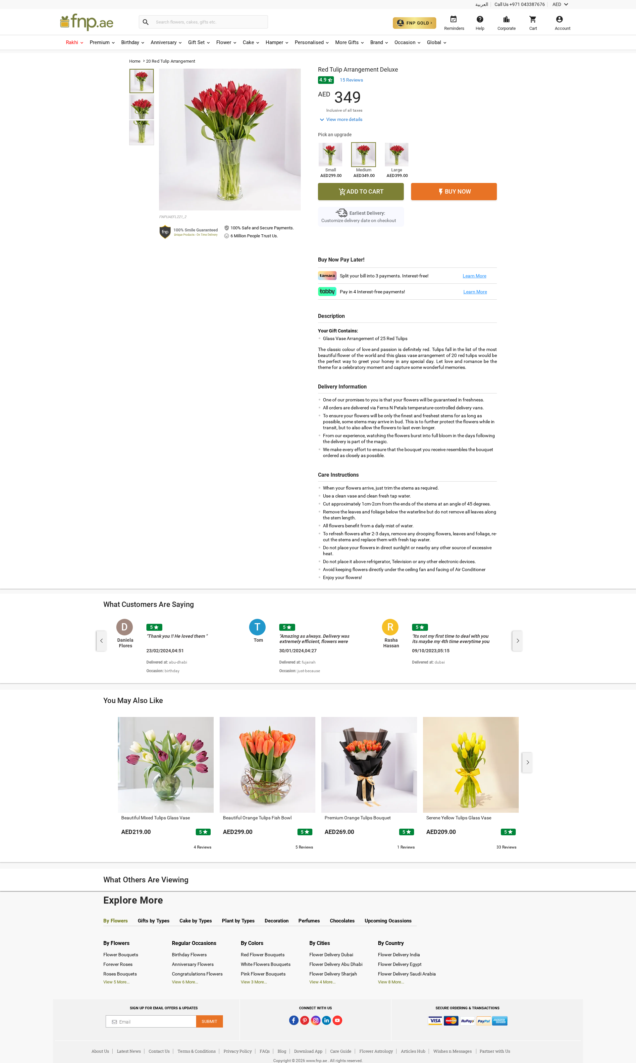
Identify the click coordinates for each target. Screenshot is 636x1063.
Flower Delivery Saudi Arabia (407, 973)
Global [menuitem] (434, 42)
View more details (340, 120)
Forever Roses (117, 964)
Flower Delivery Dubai (331, 954)
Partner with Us (495, 1051)
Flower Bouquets (120, 954)
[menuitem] (75, 42)
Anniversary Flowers (193, 964)
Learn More (474, 275)
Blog (282, 1051)
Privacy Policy (238, 1051)
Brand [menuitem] (376, 42)
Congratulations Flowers (197, 973)
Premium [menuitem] (100, 42)
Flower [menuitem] (223, 42)
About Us (100, 1051)
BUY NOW (454, 192)
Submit (209, 1021)
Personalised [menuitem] (309, 42)
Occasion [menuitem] (405, 42)
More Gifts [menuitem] (347, 42)
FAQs (265, 1051)
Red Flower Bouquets (263, 954)
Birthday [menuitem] (130, 42)
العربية (481, 4)
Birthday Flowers (189, 954)
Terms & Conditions (197, 1051)
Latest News (129, 1051)
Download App (308, 1051)
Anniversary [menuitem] (164, 42)
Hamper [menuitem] (274, 42)
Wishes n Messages (452, 1051)
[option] (180, 646)
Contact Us (159, 1051)
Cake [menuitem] (248, 42)
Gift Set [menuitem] (196, 42)
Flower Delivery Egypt (400, 964)
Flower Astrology (376, 1051)
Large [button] (396, 169)
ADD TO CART (361, 192)
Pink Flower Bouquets (263, 973)
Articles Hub (413, 1051)
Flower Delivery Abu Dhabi (335, 964)
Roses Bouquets (120, 973)
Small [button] (330, 169)
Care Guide (340, 1051)
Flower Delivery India (399, 954)
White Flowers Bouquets (266, 964)
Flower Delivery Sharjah (333, 973)
